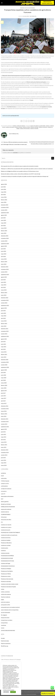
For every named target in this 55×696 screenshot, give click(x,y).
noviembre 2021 (5, 331)
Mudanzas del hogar (34, 127)
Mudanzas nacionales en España (8, 586)
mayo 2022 (3, 315)
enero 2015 (3, 447)
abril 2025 (3, 225)
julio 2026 (3, 186)
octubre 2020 (4, 364)
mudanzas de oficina (26, 127)
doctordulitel (33, 16)
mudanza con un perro (6, 527)
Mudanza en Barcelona (6, 542)
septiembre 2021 (5, 336)
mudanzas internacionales (25, 128)
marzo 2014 (4, 465)
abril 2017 (3, 400)
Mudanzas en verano (6, 576)
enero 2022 (3, 326)
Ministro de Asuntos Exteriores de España (36, 82)
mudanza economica (5, 537)
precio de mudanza (5, 602)
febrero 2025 (4, 230)
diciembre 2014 (4, 449)
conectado (15, 152)
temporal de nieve (5, 617)
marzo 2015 (4, 442)
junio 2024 (3, 251)
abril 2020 (3, 380)
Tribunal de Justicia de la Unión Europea (43, 79)
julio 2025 (3, 217)
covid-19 (3, 493)
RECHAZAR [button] (6, 691)
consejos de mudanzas (6, 488)
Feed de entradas (5, 640)
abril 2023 (3, 287)
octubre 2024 (4, 241)
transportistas (4, 622)
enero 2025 (3, 233)
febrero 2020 (4, 385)
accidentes (3, 473)
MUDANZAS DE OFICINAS (7, 560)
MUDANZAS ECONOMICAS (8, 566)
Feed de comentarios (6, 643)
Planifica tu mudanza (47, 693)
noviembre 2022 (5, 300)
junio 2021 (3, 344)
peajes (2, 599)
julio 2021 (3, 341)
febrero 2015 (4, 444)
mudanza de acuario (5, 530)
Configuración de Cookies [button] (8, 690)
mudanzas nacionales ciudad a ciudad (9, 584)
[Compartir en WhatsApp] (21, 121)
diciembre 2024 (4, 235)
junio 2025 (3, 220)
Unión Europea (47, 77)
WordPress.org (4, 646)
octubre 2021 (4, 333)
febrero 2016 (4, 413)
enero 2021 (3, 357)
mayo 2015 (3, 437)
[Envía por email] (29, 121)
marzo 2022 (4, 321)
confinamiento (4, 486)
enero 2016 (3, 416)
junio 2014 (3, 460)
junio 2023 (3, 282)
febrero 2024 (4, 261)
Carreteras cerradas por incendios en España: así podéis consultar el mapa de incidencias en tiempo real (24, 176)
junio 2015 (3, 434)
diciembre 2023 (4, 266)
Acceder (3, 638)
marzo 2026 (4, 197)
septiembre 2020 (5, 367)
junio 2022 (3, 313)
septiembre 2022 (5, 305)
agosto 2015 (4, 429)
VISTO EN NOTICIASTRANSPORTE (10, 115)
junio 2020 (3, 375)
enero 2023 (3, 295)
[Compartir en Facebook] (24, 121)
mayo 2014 (3, 462)
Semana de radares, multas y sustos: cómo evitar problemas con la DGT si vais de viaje (20, 173)
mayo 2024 (3, 253)
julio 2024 (3, 248)
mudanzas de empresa (10, 127)
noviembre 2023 (5, 269)
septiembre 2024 (5, 243)
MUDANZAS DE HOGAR (7, 558)
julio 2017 (3, 393)
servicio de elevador (5, 612)
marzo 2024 (4, 259)
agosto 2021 (4, 339)
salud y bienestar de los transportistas (9, 609)
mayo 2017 (3, 398)
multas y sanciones (5, 591)
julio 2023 (3, 279)
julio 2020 (3, 372)
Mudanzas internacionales (7, 579)
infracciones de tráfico (6, 519)
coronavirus (4, 491)
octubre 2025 (4, 210)
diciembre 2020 (4, 359)
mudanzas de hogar (18, 127)
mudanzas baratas (5, 553)
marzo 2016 (4, 411)
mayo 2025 (3, 223)
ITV (2, 522)
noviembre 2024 (5, 238)
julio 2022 (3, 310)
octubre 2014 (4, 455)
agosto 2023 (4, 277)
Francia (31, 100)
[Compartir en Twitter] (26, 121)
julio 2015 (3, 431)
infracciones (4, 517)
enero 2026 (3, 202)
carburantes (4, 478)
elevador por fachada (6, 504)
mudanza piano (4, 548)
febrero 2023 (4, 292)
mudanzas (22, 7)
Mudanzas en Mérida (6, 573)
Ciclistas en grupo (5, 480)
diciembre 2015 (4, 419)
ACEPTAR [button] (13, 691)
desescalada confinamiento (7, 496)
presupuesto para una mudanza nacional (10, 607)
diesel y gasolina (4, 501)
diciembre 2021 (4, 328)
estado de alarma (5, 511)
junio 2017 (3, 395)
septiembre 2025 (5, 212)
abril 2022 (3, 318)
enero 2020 (3, 388)
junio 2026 (3, 189)
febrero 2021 (4, 354)
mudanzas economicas (43, 127)
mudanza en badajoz (5, 540)
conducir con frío (5, 483)
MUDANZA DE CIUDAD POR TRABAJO (10, 532)
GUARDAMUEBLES (5, 514)
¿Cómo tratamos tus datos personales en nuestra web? (28, 692)
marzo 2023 (4, 290)
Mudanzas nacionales (6, 581)
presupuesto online (5, 604)
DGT (2, 499)
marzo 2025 (4, 228)
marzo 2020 (4, 382)
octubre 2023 (4, 272)
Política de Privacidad (29, 691)
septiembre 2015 (5, 426)
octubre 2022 (4, 302)
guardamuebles (42, 125)
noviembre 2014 (5, 452)
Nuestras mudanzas (5, 597)
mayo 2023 (3, 284)
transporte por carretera (6, 620)
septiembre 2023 (5, 274)
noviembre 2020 (5, 362)
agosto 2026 (4, 184)
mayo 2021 (3, 346)
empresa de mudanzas (34, 125)
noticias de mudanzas (30, 7)
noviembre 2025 (5, 207)
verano (2, 628)
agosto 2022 (4, 308)
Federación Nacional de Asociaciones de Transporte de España (16, 75)
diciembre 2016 (4, 406)
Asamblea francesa (11, 106)
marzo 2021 (4, 352)
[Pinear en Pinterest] (31, 121)
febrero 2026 (4, 199)
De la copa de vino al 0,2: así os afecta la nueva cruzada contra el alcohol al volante (19, 166)
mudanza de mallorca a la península (9, 535)
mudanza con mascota (6, 524)
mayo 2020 (3, 377)
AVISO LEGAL (38, 691)
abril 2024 (3, 256)
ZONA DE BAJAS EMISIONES (8, 630)
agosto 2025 (4, 215)
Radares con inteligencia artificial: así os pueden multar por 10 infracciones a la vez (20, 171)
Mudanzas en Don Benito (7, 571)
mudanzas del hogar (5, 563)
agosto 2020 (4, 370)
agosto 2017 (4, 390)
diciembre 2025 (4, 204)
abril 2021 (3, 349)
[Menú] (2, 2)
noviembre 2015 (5, 421)
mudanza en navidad (5, 545)
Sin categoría (4, 615)
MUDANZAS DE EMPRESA (7, 555)
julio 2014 (3, 457)
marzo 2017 (4, 403)
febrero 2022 (4, 323)
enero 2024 (3, 264)
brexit (2, 475)
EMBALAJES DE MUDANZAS (8, 506)
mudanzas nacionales (34, 128)
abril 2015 (3, 439)
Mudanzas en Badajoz (6, 568)
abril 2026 (3, 194)
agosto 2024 (4, 246)
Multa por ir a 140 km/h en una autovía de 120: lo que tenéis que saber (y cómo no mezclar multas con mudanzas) (27, 168)
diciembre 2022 (4, 297)
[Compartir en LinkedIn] (33, 121)
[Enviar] (52, 158)
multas (2, 589)
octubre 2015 (4, 424)
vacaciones (3, 625)
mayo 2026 (3, 192)
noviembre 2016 (5, 408)
